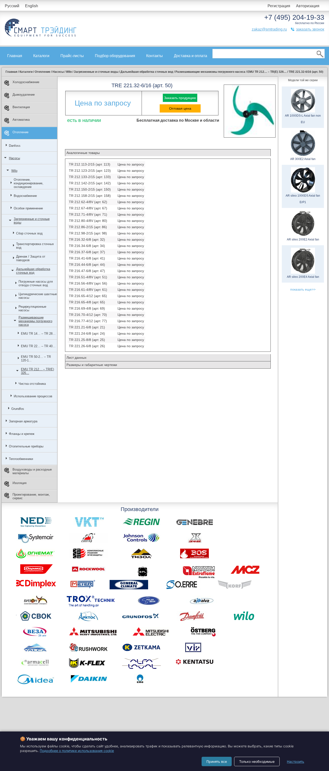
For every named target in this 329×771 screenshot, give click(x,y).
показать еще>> (303, 289)
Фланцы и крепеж (21, 434)
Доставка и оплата (190, 56)
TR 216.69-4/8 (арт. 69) (87, 308)
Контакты (154, 56)
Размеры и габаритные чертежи (91, 365)
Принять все (216, 761)
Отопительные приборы (26, 446)
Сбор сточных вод (29, 233)
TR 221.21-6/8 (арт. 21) (87, 327)
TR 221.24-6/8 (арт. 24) (87, 333)
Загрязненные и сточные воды (32, 220)
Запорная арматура (23, 421)
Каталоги (41, 56)
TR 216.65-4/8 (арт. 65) (87, 302)
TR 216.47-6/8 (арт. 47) (87, 271)
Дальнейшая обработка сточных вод (33, 270)
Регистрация (279, 6)
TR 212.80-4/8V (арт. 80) (88, 221)
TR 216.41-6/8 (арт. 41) (87, 258)
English (31, 6)
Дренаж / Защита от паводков (30, 258)
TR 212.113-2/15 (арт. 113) (89, 164)
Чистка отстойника (32, 384)
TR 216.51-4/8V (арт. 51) (88, 277)
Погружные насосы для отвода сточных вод (36, 283)
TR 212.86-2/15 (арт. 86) (88, 227)
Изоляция (19, 483)
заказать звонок (310, 29)
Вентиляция (21, 107)
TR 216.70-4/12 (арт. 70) (88, 315)
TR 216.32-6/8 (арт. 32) (87, 239)
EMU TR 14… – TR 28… (38, 333)
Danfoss (14, 145)
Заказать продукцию (180, 98)
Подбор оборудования (115, 56)
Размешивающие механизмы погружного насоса (35, 321)
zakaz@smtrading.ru (269, 29)
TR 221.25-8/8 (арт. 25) (87, 340)
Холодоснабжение (26, 82)
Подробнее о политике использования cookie (77, 751)
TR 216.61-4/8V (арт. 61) (88, 290)
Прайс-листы (72, 56)
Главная (14, 56)
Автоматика (21, 119)
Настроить (295, 761)
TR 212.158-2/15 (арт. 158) (90, 196)
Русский (12, 6)
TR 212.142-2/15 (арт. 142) (90, 183)
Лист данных (76, 357)
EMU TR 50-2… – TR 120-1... (36, 358)
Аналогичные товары (83, 153)
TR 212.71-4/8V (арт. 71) (88, 214)
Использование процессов (33, 396)
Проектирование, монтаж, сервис (31, 496)
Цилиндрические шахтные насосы (38, 295)
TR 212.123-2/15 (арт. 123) (90, 171)
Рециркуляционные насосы (32, 308)
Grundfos (17, 409)
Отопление (20, 132)
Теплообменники (21, 459)
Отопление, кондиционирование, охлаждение (28, 183)
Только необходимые (257, 761)
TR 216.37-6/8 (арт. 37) (87, 252)
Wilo (14, 171)
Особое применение (28, 208)
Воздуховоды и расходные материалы (32, 471)
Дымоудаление (24, 94)
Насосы (14, 158)
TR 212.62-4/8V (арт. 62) (88, 202)
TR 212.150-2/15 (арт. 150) (90, 189)
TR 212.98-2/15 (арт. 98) (88, 233)
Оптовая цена (180, 108)
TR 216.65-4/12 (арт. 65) (88, 296)
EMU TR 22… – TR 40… (38, 346)
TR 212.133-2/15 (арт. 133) (90, 177)
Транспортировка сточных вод (35, 245)
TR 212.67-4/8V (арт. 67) (88, 208)
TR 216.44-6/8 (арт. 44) (87, 264)
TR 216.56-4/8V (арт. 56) (88, 283)
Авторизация (307, 6)
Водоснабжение (25, 196)
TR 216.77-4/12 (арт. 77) (88, 321)
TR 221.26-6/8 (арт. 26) (87, 346)
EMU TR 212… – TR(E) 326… (37, 371)
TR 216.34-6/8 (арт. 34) (87, 246)
